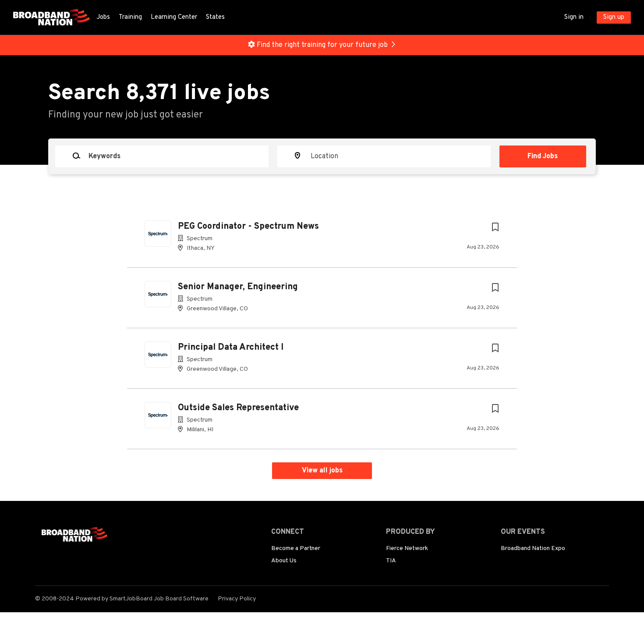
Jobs (103, 17)
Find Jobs (542, 156)
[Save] (495, 227)
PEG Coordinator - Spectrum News (248, 226)
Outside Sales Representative (238, 408)
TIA (391, 560)
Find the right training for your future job (322, 45)
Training (130, 17)
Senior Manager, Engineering (238, 287)
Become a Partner (295, 548)
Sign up (613, 17)
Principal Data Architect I (230, 347)
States (215, 17)
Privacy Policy (237, 599)
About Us (284, 560)
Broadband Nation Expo (533, 548)
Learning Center (174, 17)
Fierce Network (407, 548)
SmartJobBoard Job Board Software (159, 599)
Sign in (574, 17)
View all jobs (322, 470)
